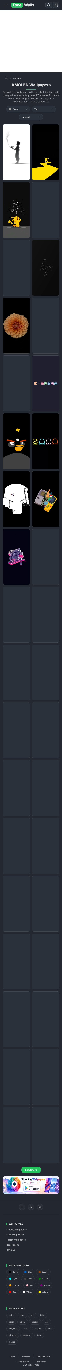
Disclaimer (41, 1361)
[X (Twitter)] (40, 1207)
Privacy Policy (43, 1356)
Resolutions (12, 1244)
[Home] (6, 78)
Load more (31, 1169)
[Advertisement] (31, 41)
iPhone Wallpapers (16, 1229)
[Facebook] (22, 1207)
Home (12, 1356)
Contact (26, 1356)
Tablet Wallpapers (16, 1239)
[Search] (48, 5)
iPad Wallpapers (15, 1234)
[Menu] (6, 5)
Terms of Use (22, 1361)
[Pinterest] (31, 1207)
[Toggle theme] (56, 5)
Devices (10, 1250)
